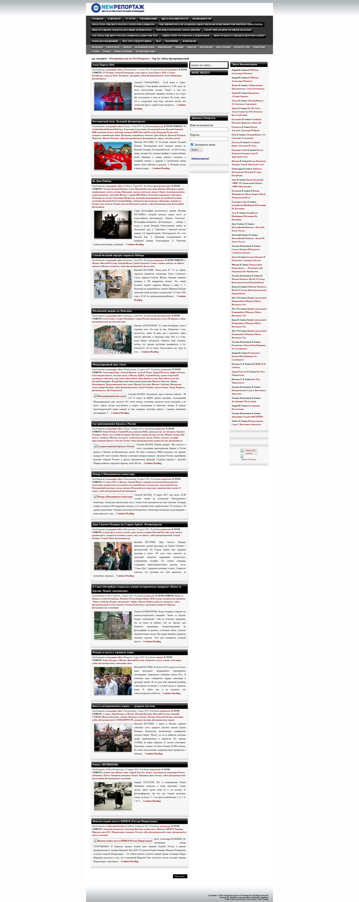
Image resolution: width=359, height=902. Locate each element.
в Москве (132, 375)
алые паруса (141, 72)
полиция (174, 438)
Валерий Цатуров (143, 714)
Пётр (234, 135)
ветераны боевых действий (110, 132)
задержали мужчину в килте (119, 535)
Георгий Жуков (125, 263)
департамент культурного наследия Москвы (125, 485)
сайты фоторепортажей (152, 75)
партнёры (171, 41)
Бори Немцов (118, 714)
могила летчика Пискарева (119, 192)
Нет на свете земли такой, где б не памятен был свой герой (247, 111)
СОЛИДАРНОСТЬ (124, 720)
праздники (134, 75)
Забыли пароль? (200, 158)
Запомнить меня (204, 144)
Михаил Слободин (160, 384)
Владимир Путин (165, 132)
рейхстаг (158, 602)
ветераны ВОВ (131, 132)
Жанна (235, 85)
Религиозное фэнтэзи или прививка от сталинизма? (246, 356)
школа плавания (100, 835)
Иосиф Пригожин (120, 381)
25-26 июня (108, 72)
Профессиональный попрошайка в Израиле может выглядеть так (249, 301)
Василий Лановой (174, 129)
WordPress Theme (250, 897)
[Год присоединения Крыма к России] (114, 446)
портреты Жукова (100, 266)
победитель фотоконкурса (146, 201)
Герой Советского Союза (145, 263)
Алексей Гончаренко (124, 72)
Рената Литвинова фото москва (147, 775)
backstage (97, 47)
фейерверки (176, 75)
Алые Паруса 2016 (103, 64)
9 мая (131, 189)
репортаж (114, 266)
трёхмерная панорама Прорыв (160, 605)
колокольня (152, 485)
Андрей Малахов (161, 372)
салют (166, 75)
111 (109, 596)
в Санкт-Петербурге (124, 319)
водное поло (150, 829)
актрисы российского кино (115, 772)
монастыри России (168, 485)
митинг (166, 660)
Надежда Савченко (137, 717)
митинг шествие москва (152, 435)
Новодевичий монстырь (103, 488)
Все (158, 41)
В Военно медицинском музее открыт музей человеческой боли (248, 194)
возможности (202, 19)
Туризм (106, 52)
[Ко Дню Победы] (113, 240)
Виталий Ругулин (143, 189)
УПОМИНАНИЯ (148, 19)
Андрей (235, 93)
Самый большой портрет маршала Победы (118, 255)
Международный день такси (109, 364)
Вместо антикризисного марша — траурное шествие (123, 706)
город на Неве (111, 75)
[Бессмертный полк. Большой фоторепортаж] (113, 171)
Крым (105, 435)
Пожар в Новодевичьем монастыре (113, 474)
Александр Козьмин (133, 829)
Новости (191, 47)
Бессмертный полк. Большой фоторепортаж (118, 121)
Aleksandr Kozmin (116, 826)
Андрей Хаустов (137, 772)
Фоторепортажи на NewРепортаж (129, 58)
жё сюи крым (169, 432)
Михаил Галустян (142, 384)
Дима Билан (131, 378)
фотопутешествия (145, 52)
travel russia (108, 319)
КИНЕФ (170, 829)
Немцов (151, 717)
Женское (161, 829)
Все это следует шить (137, 41)
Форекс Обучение (123, 52)
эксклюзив (126, 778)
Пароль (194, 134)
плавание (129, 832)
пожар (119, 488)
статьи (95, 52)
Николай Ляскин (164, 717)
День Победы (160, 135)
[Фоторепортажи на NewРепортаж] (124, 11)
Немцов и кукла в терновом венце (113, 652)
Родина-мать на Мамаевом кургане (130, 204)
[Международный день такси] (110, 396)
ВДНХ (141, 375)
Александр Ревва (111, 372)
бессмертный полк (156, 129)
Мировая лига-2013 (101, 832)
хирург (160, 138)
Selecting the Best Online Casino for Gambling (123, 24)
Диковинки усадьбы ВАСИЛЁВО (247, 417)
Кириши (179, 829)
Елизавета (236, 127)
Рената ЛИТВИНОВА (105, 764)
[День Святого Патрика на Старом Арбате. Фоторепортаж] (113, 571)
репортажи (259, 47)
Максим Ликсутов (160, 381)
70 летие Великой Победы (115, 189)
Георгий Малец (152, 375)
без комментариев (144, 47)
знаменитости (159, 772)
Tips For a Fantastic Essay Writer (178, 30)
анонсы (127, 47)
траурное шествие (142, 720)
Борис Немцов (110, 432)
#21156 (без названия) (105, 41)
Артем (235, 257)
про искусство (242, 47)
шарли (171, 720)
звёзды (149, 772)
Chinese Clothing (262, 899)
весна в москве (123, 532)
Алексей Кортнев (128, 372)
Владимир (236, 191)
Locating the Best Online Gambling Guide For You (125, 35)
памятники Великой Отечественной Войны (112, 201)
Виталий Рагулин (147, 132)
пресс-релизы (223, 47)
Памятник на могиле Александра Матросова (113, 198)
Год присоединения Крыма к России (114, 423)
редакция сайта (115, 69)
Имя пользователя (201, 125)
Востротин (126, 135)
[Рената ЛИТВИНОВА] (113, 811)
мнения (179, 47)
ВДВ (94, 132)
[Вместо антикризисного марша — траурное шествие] (113, 753)
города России (142, 319)
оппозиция (176, 660)
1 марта (107, 714)
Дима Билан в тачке (147, 378)
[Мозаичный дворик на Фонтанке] (113, 354)
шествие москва (172, 138)
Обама (156, 438)
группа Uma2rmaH (170, 375)
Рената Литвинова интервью (117, 775)
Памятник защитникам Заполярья (164, 195)
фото (129, 663)
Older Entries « (180, 876)
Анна (234, 180)
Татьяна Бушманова (135, 605)
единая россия (155, 432)
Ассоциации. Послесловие (244, 401)
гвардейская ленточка (142, 135)
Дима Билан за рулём (169, 378)
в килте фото (109, 532)
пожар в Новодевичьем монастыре (140, 488)
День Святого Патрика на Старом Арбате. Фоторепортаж (127, 524)
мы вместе (123, 438)
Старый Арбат (107, 538)
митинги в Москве (108, 438)
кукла (159, 660)
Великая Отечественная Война (134, 599)
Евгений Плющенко (101, 381)
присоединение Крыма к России (107, 440)
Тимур (235, 100)
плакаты (165, 438)
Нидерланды (118, 832)
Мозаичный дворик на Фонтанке (112, 310)
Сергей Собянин (145, 387)
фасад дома (149, 266)
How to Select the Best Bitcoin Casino (239, 35)
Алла (234, 213)
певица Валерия (106, 387)
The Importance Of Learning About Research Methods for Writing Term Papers (211, 24)
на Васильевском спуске (140, 438)
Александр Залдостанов (135, 129)
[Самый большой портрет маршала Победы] (113, 299)
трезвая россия (161, 440)
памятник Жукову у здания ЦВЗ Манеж (128, 195)
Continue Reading (161, 168)
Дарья (235, 108)
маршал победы (165, 263)
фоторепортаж (99, 78)
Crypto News (112, 47)
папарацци (172, 772)
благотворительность (102, 375)
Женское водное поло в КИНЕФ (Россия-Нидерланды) (124, 821)
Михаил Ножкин (110, 138)
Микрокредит (165, 47)
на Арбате (179, 263)
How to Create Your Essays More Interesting (122, 30)
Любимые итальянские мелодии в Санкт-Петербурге (247, 172)
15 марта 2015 (110, 482)
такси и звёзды (161, 387)
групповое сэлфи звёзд (102, 378)
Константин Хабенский (140, 381)
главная (97, 19)
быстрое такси (120, 375)
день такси (119, 378)
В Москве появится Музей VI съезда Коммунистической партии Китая (248, 279)
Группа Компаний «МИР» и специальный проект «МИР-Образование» (247, 183)
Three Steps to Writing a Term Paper (185, 35)
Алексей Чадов (144, 372)
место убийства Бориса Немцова (124, 435)
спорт (168, 832)
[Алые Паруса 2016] (113, 111)
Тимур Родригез (176, 387)
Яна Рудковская (114, 390)
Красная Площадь (177, 135)
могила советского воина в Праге (149, 192)
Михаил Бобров (145, 602)
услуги (130, 19)
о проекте (114, 19)
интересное (150, 660)
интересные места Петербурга (164, 319)
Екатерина (237, 119)
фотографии (177, 204)
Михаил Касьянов (110, 717)
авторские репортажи (113, 829)
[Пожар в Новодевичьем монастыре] (114, 496)
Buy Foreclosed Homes (238, 899)
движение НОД (140, 432)
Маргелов (97, 138)
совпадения (120, 663)
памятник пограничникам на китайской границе (159, 198)
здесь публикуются (174, 19)
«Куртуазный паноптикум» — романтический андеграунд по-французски (247, 268)
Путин (126, 440)
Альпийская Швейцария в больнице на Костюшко (245, 216)
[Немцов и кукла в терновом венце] (113, 696)
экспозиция (113, 608)
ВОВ (152, 599)
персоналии (206, 47)
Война (134, 602)
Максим (235, 161)
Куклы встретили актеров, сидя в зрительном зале (247, 153)
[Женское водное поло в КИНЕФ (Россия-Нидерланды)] (123, 841)
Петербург (124, 75)
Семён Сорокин (116, 605)
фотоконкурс (98, 207)
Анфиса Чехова (177, 372)
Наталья (236, 142)
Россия (138, 832)
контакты (189, 41)
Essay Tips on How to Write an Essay (227, 30)
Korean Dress (251, 899)
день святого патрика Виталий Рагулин (150, 532)
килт (136, 535)
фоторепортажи (122, 538)
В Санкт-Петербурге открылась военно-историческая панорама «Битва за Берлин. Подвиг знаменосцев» (136, 588)
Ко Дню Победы (101, 181)
